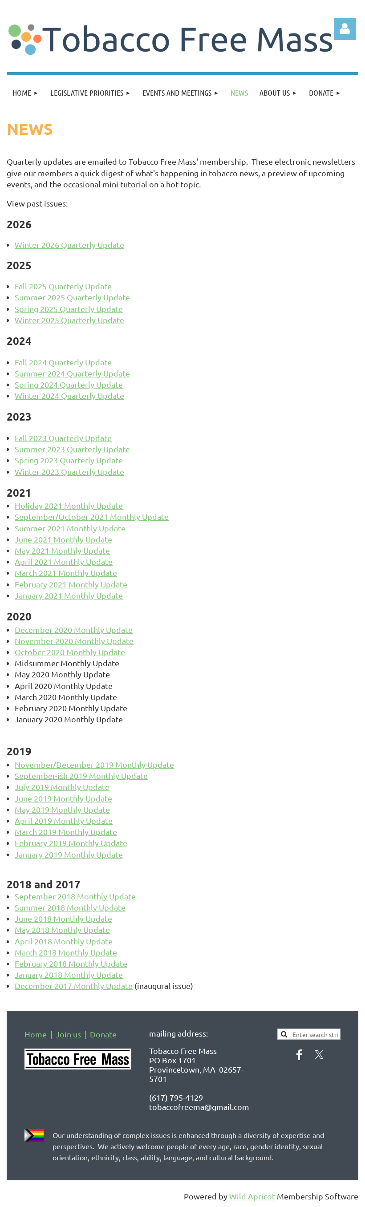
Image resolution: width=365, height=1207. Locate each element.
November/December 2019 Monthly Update (94, 764)
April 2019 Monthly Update (64, 820)
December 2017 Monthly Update (74, 985)
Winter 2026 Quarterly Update (69, 244)
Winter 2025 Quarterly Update (69, 319)
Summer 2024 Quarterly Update (72, 373)
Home (35, 1034)
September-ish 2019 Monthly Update (81, 775)
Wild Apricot (252, 1196)
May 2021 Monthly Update (62, 550)
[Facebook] (299, 1055)
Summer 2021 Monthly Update (70, 528)
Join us (68, 1034)
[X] (319, 1055)
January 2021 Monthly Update (69, 595)
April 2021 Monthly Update (64, 561)
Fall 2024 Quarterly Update (63, 362)
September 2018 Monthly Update (75, 896)
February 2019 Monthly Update (71, 842)
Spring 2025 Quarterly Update (69, 308)
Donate (103, 1034)
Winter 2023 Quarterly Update (69, 471)
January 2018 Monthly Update (69, 974)
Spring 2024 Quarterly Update (69, 384)
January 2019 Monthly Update (69, 854)
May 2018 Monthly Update (62, 929)
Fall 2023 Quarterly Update (63, 437)
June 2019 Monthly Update (63, 798)
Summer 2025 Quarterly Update (72, 297)
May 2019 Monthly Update (62, 809)
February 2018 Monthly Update (71, 963)
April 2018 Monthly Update (64, 941)
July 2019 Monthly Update (62, 786)
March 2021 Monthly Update (66, 572)
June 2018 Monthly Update (63, 918)
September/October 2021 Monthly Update (92, 516)
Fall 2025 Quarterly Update (63, 286)
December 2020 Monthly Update (74, 629)
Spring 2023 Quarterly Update (69, 460)
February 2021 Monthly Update (71, 584)
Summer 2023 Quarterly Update (72, 449)
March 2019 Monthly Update (66, 831)
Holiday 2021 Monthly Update (69, 505)
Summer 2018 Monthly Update (70, 907)
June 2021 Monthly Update (63, 539)
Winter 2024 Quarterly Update (69, 395)
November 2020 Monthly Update (74, 640)
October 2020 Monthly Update (70, 651)
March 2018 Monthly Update (66, 952)
